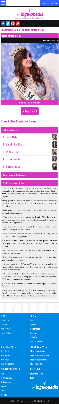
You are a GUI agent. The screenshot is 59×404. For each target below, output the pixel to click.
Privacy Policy (6, 328)
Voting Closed (30, 111)
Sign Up (54, 3)
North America (6, 382)
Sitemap (4, 324)
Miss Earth (5, 359)
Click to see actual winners (14, 175)
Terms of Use (6, 332)
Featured (33, 332)
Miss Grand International (39, 355)
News (33, 316)
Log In (45, 3)
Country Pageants (10, 369)
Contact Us (5, 320)
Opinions (33, 324)
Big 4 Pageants (8, 347)
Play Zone (35, 369)
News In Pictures (36, 341)
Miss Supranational (37, 351)
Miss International (7, 363)
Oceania (4, 394)
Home (3, 316)
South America (6, 377)
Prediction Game (36, 373)
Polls (32, 377)
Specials (33, 337)
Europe (3, 386)
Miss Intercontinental (38, 359)
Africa (3, 390)
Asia (2, 373)
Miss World (5, 351)
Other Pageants (38, 347)
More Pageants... (36, 363)
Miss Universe (6, 355)
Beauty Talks (35, 328)
